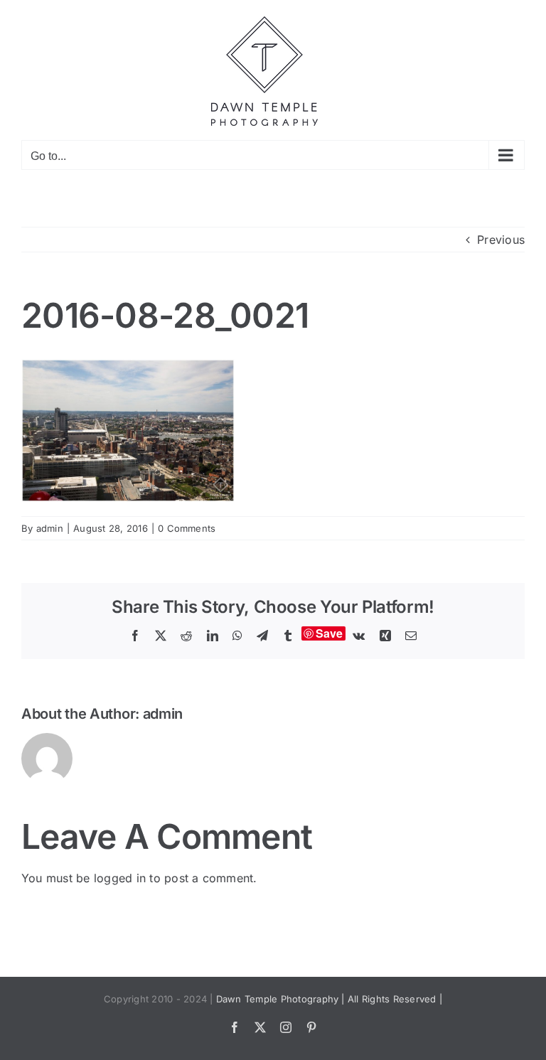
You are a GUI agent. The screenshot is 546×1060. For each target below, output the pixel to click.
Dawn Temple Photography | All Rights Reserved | (329, 999)
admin (49, 528)
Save (329, 633)
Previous (501, 239)
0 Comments (186, 528)
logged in (120, 878)
